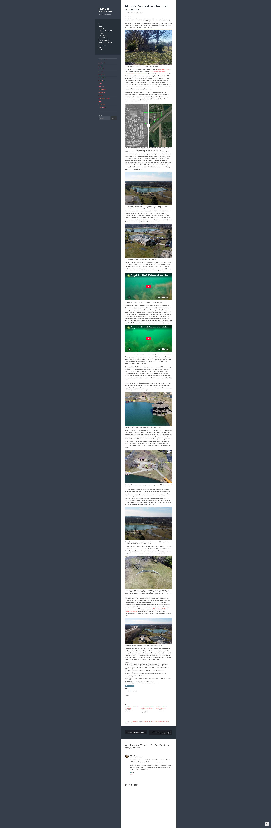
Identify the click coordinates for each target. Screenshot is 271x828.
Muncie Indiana (165, 721)
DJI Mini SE (151, 721)
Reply (131, 774)
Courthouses (102, 74)
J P (131, 755)
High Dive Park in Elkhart (164, 69)
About (100, 26)
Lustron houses (102, 89)
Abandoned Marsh (103, 60)
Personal (101, 95)
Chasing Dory (145, 721)
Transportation (102, 107)
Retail (100, 101)
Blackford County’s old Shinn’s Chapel (136, 732)
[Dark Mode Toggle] (267, 824)
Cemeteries (101, 68)
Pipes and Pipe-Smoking (104, 98)
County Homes (102, 71)
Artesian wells (102, 63)
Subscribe (102, 35)
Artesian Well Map (103, 38)
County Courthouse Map (105, 42)
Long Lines (101, 86)
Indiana (100, 83)
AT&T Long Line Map (104, 40)
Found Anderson (102, 77)
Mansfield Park (158, 721)
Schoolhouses (102, 104)
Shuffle (100, 49)
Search (100, 47)
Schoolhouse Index (103, 45)
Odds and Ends (102, 92)
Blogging (101, 65)
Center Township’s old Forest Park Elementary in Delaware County (147, 708)
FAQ (101, 33)
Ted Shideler (139, 12)
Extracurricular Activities (107, 31)
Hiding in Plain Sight (105, 10)
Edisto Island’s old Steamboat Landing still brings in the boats (161, 732)
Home (100, 24)
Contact (102, 28)
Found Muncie (134, 721)
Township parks (128, 722)
